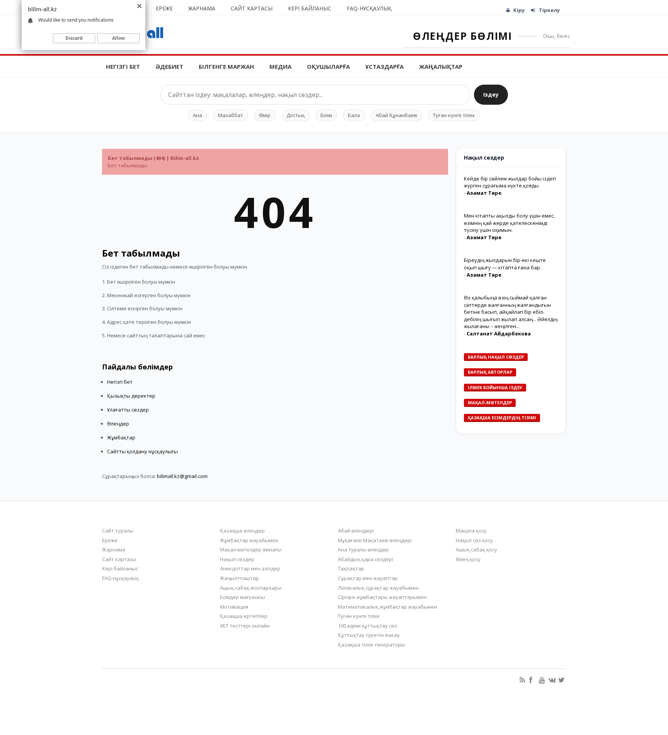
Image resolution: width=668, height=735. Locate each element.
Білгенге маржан (226, 66)
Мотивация (234, 606)
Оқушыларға (328, 66)
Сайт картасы (252, 8)
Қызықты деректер (131, 395)
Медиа (280, 66)
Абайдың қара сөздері (365, 559)
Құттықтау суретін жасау (369, 634)
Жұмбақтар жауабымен (249, 540)
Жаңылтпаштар (239, 578)
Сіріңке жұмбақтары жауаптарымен (382, 597)
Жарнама (201, 8)
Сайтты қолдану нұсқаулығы (142, 451)
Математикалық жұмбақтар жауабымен (387, 606)
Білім (326, 115)
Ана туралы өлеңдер (363, 549)
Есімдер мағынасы (242, 597)
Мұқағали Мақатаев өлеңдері (375, 540)
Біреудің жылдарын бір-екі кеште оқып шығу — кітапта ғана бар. (505, 264)
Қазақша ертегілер (244, 615)
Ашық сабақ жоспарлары (250, 587)
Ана (197, 115)
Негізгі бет (123, 66)
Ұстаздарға (384, 66)
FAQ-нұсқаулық (369, 8)
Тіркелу (549, 10)
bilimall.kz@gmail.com (182, 476)
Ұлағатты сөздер (128, 409)
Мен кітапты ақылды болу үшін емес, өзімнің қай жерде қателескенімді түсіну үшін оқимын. (509, 222)
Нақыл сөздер (237, 559)
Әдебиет (169, 66)
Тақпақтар (351, 568)
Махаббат (230, 115)
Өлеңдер (118, 423)
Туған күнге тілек (454, 115)
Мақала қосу (471, 530)
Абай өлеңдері (356, 530)
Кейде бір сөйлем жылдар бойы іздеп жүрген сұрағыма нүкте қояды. (510, 182)
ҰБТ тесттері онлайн (245, 625)
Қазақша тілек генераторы (371, 644)
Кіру (519, 10)
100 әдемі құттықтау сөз (367, 625)
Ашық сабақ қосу (476, 549)
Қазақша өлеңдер (242, 530)
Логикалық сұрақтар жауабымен (378, 587)
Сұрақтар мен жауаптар (368, 578)
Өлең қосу (468, 559)
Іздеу (491, 94)
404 (275, 211)
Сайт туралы (117, 530)
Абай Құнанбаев (396, 115)
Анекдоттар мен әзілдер (250, 568)
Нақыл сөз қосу (474, 540)
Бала (354, 115)
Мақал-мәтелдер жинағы (250, 549)
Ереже (164, 8)
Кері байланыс (309, 8)
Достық (295, 115)
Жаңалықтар (440, 66)
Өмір (265, 115)
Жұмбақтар (121, 437)
